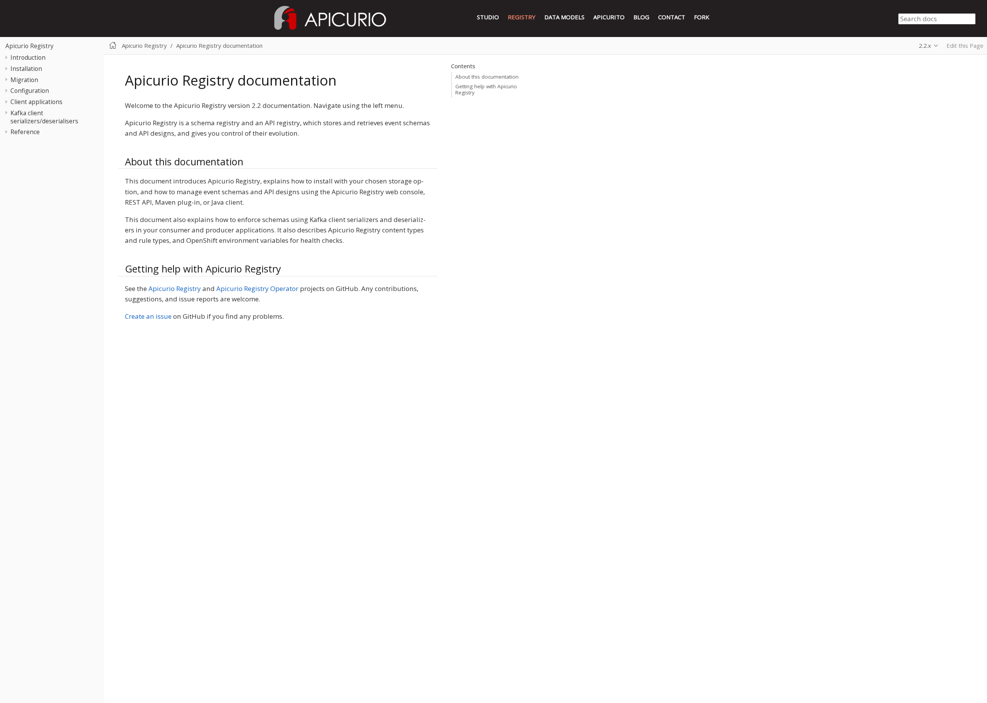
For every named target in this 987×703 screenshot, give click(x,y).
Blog (641, 17)
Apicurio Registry (29, 46)
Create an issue (148, 316)
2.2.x (925, 45)
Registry (522, 17)
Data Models (564, 17)
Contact (671, 17)
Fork (701, 17)
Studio (488, 17)
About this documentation (487, 76)
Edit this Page (965, 45)
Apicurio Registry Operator (257, 288)
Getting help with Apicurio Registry (486, 89)
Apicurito (609, 17)
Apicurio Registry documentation (219, 45)
